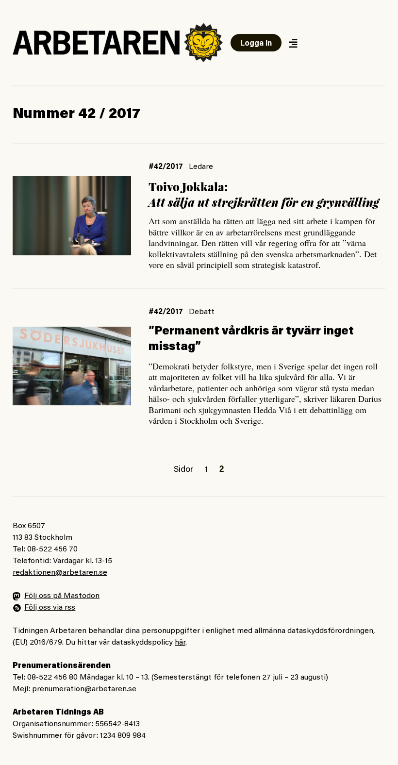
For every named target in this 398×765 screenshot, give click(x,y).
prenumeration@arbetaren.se (84, 689)
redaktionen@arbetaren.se (60, 573)
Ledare (201, 167)
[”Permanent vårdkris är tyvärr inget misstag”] (72, 366)
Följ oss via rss (49, 608)
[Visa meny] (293, 43)
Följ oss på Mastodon (62, 596)
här (180, 643)
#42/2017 (166, 167)
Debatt (202, 312)
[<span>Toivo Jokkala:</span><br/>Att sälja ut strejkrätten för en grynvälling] (72, 215)
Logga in (256, 44)
